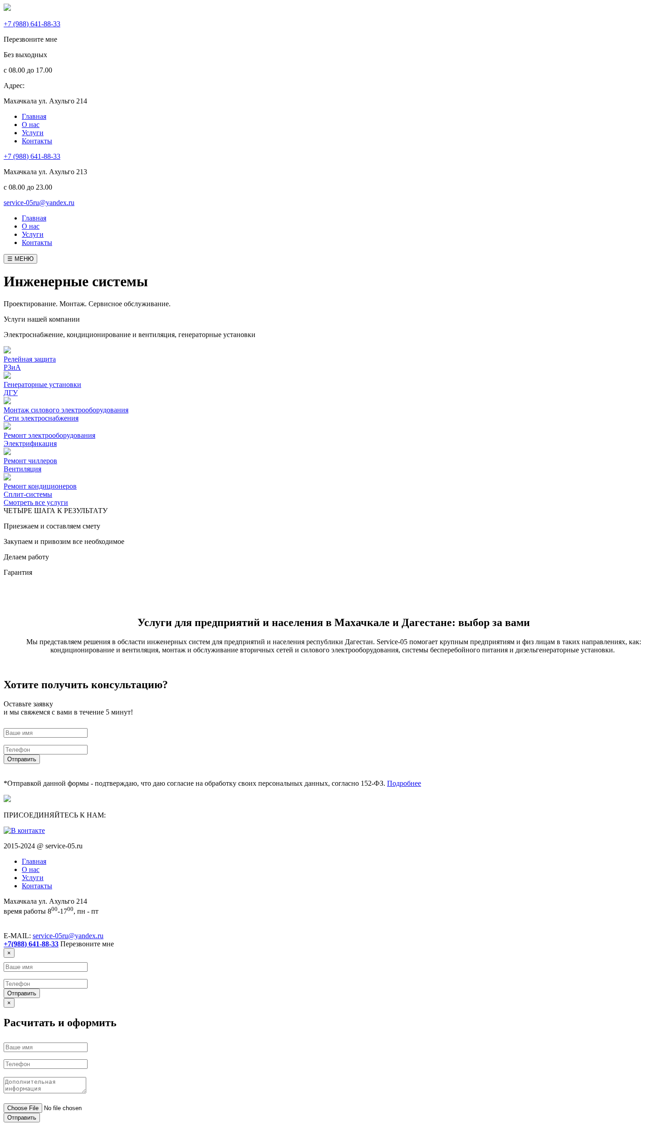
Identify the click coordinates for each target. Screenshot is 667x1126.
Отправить (21, 759)
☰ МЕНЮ (20, 258)
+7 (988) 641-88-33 (32, 156)
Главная (34, 218)
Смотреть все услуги (36, 502)
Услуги (33, 234)
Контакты (37, 242)
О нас (30, 226)
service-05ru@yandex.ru (39, 202)
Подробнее (404, 783)
